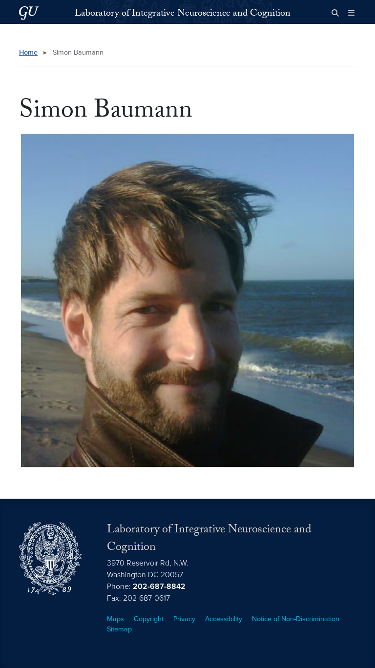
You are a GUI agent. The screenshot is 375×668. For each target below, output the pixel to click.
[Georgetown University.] (29, 13)
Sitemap (119, 629)
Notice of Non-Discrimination (295, 619)
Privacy (184, 619)
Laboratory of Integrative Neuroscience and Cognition (183, 14)
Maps (115, 619)
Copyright (149, 619)
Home (28, 52)
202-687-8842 (159, 586)
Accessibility (223, 619)
